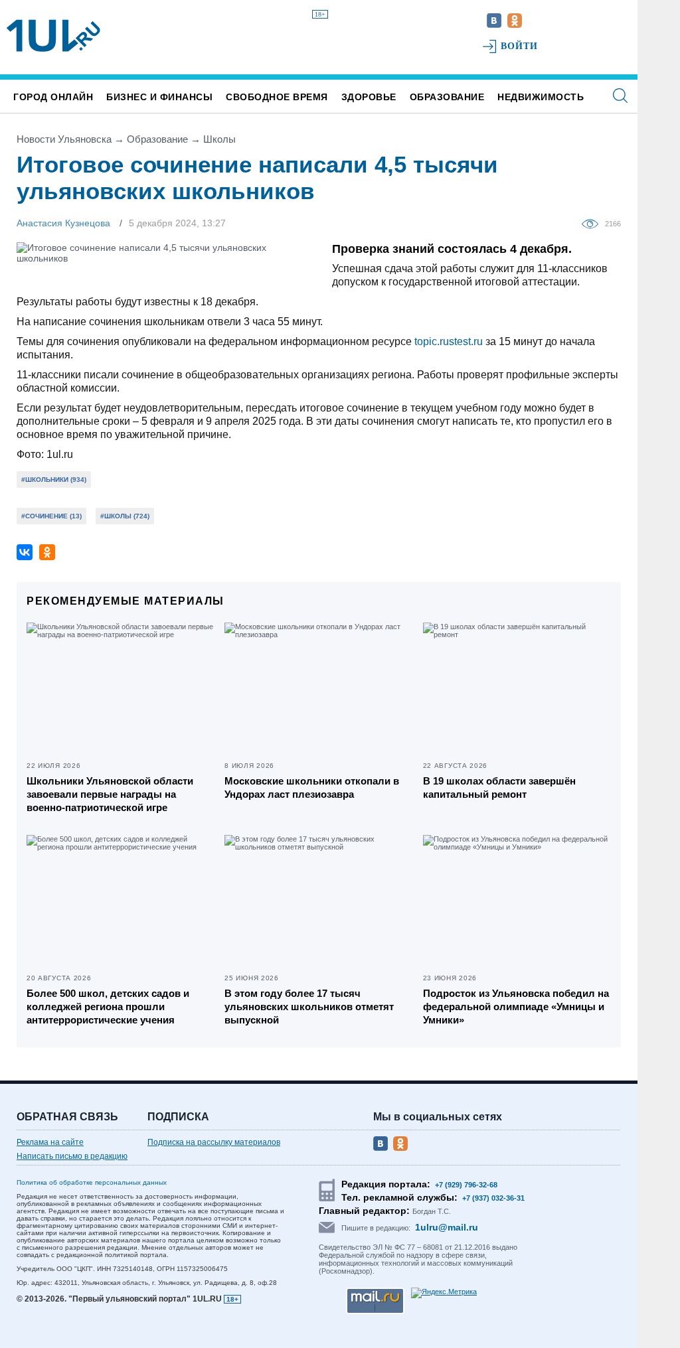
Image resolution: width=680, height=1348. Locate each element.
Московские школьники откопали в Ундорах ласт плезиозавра (311, 787)
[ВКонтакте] (25, 552)
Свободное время (277, 97)
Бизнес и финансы (159, 97)
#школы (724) (124, 516)
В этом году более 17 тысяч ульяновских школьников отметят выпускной (309, 1006)
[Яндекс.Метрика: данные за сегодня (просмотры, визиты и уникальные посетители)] (444, 1293)
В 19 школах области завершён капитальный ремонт (499, 787)
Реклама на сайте (50, 1142)
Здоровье (368, 97)
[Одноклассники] (47, 552)
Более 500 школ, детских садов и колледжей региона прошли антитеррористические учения (108, 1006)
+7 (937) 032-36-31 (493, 1198)
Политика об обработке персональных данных (92, 1182)
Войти (520, 46)
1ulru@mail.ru (446, 1227)
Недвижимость (540, 97)
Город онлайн (53, 97)
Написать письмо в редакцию (72, 1156)
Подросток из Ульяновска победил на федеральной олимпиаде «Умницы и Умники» (516, 1006)
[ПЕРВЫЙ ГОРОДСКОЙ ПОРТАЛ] (53, 35)
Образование (447, 97)
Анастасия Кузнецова (63, 223)
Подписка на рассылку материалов (213, 1142)
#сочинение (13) (51, 516)
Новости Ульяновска (64, 139)
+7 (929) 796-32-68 (466, 1185)
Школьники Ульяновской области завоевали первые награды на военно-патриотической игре (110, 794)
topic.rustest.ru (449, 341)
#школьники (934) (53, 479)
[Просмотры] (593, 223)
